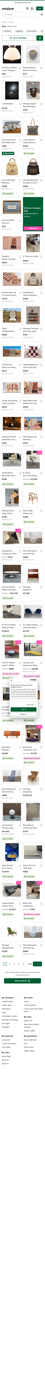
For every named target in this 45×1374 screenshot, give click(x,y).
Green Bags (6, 1056)
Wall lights (5, 1027)
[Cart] (27, 8)
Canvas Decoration (9, 1043)
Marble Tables (29, 1051)
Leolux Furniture (30, 1005)
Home (4, 22)
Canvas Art (6, 1040)
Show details (30, 704)
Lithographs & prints (9, 1016)
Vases (4, 1012)
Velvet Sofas (28, 1047)
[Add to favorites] (20, 68)
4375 (30, 964)
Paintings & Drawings (10, 1020)
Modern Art (28, 1021)
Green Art (5, 1060)
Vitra (25, 1043)
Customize (23, 714)
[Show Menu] (41, 14)
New (11, 22)
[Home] (12, 8)
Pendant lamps (7, 1001)
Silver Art (5, 1064)
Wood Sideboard (30, 1040)
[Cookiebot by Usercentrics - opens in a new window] (30, 680)
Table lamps (6, 1009)
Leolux (26, 1001)
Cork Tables (6, 1047)
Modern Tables (29, 1031)
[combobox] (22, 14)
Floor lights (6, 1023)
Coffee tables (7, 1005)
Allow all (23, 709)
